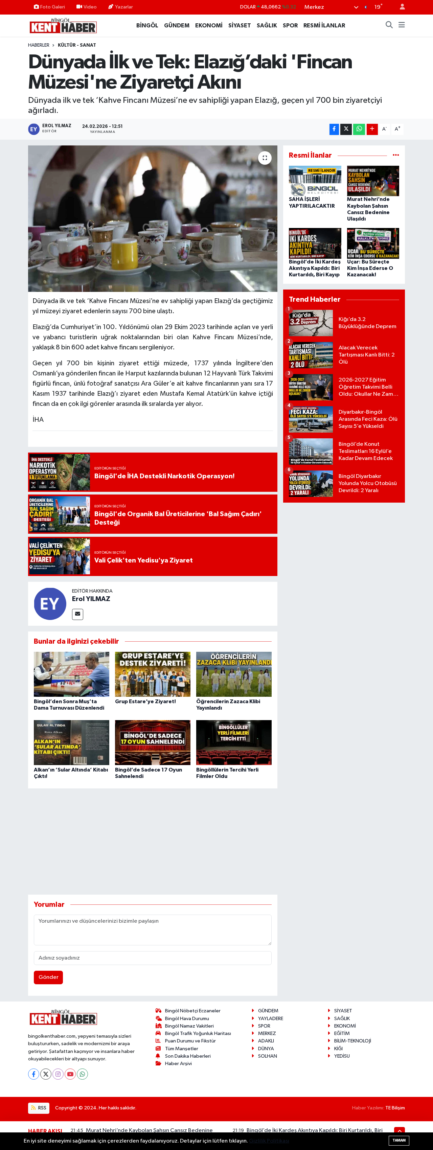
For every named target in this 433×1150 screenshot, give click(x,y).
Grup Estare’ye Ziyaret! (145, 701)
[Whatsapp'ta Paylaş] (359, 129)
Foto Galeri (52, 6)
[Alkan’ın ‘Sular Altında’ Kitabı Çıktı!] (71, 742)
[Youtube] (70, 1074)
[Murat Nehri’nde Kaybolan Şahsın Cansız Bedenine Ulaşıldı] (373, 181)
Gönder (49, 977)
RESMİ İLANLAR (324, 25)
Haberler (38, 45)
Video (90, 6)
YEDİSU (342, 1056)
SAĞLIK (267, 25)
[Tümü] (396, 155)
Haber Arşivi (178, 1063)
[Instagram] (58, 1074)
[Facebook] (33, 1074)
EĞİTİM (342, 1033)
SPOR (290, 25)
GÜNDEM (176, 25)
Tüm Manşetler (181, 1048)
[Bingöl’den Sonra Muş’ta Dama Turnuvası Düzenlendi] (71, 674)
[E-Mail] (77, 614)
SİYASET (239, 25)
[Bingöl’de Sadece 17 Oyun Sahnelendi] (152, 742)
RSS (41, 1107)
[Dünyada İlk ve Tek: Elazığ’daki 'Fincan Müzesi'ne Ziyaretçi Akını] (152, 218)
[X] (45, 1074)
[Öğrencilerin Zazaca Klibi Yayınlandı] (234, 674)
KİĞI (338, 1048)
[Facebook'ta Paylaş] (334, 129)
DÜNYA (266, 1048)
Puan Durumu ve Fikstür (190, 1040)
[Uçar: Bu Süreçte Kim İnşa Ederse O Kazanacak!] (373, 243)
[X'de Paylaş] (346, 129)
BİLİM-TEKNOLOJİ (352, 1040)
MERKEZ (267, 1033)
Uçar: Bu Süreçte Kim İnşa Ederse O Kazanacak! (370, 268)
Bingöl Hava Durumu (187, 1018)
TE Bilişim (395, 1107)
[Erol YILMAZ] (50, 603)
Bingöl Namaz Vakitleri (189, 1026)
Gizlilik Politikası (269, 1141)
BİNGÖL (147, 25)
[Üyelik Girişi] (399, 7)
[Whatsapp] (82, 1074)
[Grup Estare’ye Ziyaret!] (152, 674)
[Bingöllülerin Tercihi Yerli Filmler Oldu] (234, 742)
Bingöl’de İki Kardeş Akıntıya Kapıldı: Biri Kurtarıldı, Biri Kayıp (315, 268)
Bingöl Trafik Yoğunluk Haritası (198, 1033)
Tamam (399, 1140)
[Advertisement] (152, 841)
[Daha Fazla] (372, 129)
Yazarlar (124, 6)
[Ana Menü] (401, 25)
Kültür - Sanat (77, 45)
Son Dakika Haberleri (188, 1056)
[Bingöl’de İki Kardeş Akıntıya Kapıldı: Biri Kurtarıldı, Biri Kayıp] (315, 243)
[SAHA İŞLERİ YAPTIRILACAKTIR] (315, 181)
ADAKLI (266, 1040)
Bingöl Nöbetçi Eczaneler (193, 1010)
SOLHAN (267, 1056)
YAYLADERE (270, 1018)
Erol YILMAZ (91, 599)
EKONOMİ (209, 25)
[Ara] (389, 25)
